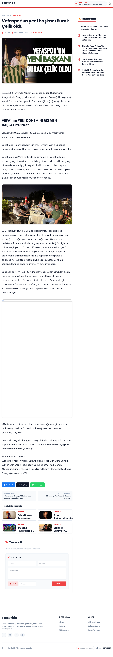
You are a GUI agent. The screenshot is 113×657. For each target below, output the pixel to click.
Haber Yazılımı (86, 648)
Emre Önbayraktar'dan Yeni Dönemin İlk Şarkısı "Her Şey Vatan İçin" (94, 37)
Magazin (17, 16)
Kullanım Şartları (94, 626)
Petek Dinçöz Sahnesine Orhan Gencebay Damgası (94, 28)
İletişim (62, 626)
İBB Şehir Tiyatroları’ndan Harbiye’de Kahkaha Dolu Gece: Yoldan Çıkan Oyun (93, 72)
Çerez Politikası (94, 630)
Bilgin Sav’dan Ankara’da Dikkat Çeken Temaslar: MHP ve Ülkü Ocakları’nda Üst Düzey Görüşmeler (94, 49)
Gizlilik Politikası (94, 622)
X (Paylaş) (23, 485)
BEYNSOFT (107, 648)
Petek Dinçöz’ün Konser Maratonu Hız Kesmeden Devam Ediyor (93, 61)
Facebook (9, 485)
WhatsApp (38, 485)
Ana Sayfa (6, 16)
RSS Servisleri (64, 630)
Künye (61, 622)
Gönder (59, 584)
